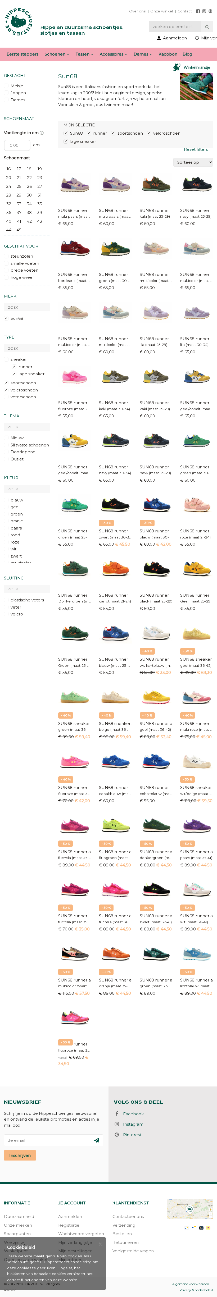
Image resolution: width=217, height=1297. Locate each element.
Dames (141, 54)
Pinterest (130, 1134)
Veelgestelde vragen (133, 1250)
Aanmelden (70, 1216)
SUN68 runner (72, 210)
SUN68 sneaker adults (196, 659)
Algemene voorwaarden (190, 1284)
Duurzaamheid (19, 1216)
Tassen (82, 54)
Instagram (131, 1124)
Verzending (123, 1225)
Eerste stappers (22, 54)
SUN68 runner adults (156, 723)
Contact (185, 11)
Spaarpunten (17, 1233)
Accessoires (111, 54)
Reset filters (196, 149)
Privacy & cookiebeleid (196, 1290)
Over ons (137, 11)
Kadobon (168, 54)
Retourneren (125, 1242)
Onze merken (18, 1225)
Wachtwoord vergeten (81, 1233)
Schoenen (55, 54)
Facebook (132, 1113)
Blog (187, 54)
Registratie (68, 1225)
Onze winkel (161, 11)
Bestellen (122, 1233)
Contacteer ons (128, 1216)
